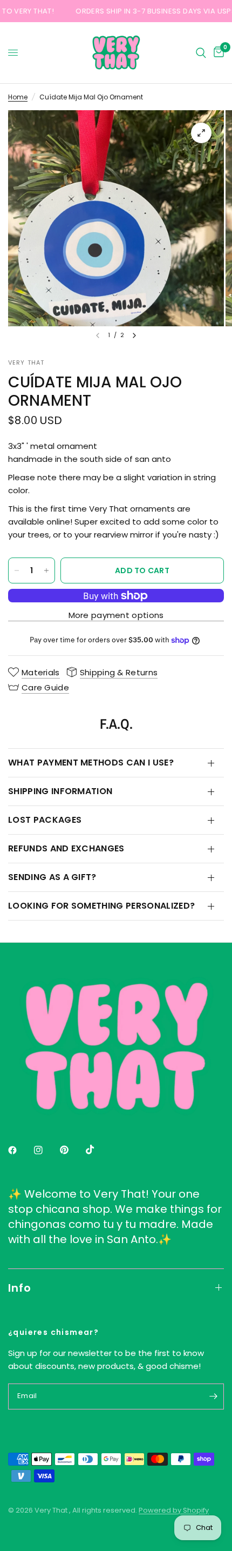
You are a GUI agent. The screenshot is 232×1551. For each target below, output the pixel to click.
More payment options (116, 615)
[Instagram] (46, 1150)
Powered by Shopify (174, 1510)
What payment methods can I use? (91, 762)
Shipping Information (60, 791)
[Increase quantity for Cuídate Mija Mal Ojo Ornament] (46, 570)
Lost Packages (44, 820)
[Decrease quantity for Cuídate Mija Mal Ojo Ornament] (17, 570)
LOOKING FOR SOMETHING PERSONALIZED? (101, 905)
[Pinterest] (72, 1149)
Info (19, 1287)
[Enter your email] (213, 1396)
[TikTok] (98, 1149)
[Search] (201, 52)
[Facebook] (20, 1150)
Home (18, 97)
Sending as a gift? (52, 877)
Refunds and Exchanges (66, 848)
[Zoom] (201, 133)
